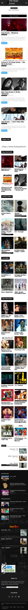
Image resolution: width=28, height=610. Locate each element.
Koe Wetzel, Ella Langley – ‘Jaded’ (20, 251)
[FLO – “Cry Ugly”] (21, 224)
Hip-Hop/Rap (4, 65)
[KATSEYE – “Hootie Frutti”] (23, 458)
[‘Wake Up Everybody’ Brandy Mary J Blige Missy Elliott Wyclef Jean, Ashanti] (5, 485)
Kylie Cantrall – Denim (5, 333)
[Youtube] (19, 596)
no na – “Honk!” (13, 476)
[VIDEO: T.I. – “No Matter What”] (7, 308)
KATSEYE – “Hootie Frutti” (13, 456)
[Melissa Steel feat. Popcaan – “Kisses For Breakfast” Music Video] (5, 518)
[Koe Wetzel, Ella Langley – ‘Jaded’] (21, 243)
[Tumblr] (12, 596)
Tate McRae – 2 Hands (5, 275)
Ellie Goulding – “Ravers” (5, 251)
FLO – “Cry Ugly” (19, 232)
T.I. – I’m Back (19, 385)
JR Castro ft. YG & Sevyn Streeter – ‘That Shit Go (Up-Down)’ (13, 63)
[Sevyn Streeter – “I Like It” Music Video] (14, 113)
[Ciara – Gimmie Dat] (7, 285)
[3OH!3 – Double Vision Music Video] (21, 285)
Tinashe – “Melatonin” (18, 214)
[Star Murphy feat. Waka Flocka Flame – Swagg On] (5, 492)
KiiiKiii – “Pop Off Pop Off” (14, 10)
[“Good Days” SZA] (21, 342)
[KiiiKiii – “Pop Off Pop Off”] (7, 224)
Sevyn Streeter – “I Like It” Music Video (12, 122)
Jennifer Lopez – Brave (6, 420)
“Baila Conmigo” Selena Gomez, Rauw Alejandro (6, 368)
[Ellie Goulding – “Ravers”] (7, 243)
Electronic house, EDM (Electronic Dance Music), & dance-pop (6, 253)
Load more (14, 555)
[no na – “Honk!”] (5, 478)
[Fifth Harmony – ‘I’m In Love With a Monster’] (21, 431)
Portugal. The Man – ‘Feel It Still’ (21, 275)
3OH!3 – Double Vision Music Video (20, 292)
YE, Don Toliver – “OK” (6, 214)
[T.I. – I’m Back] (21, 378)
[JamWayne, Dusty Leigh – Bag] (7, 431)
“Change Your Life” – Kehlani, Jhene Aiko (20, 368)
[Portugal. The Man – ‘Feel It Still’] (21, 267)
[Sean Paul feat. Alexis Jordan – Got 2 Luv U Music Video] (21, 412)
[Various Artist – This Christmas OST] (7, 395)
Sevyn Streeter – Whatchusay (9, 33)
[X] (15, 596)
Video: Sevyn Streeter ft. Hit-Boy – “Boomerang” (11, 93)
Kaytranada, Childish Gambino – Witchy (18, 501)
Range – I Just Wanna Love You (19, 316)
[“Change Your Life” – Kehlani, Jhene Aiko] (21, 359)
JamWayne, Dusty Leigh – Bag (6, 438)
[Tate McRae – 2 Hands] (7, 267)
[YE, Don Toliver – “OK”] (7, 206)
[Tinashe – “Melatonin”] (21, 206)
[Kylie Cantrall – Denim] (7, 325)
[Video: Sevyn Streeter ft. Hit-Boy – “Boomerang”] (14, 84)
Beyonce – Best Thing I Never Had (6, 350)
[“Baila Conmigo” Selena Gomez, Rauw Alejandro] (7, 359)
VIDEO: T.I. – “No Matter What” (6, 316)
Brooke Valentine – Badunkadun (20, 403)
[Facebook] (9, 596)
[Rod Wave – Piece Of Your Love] (7, 378)
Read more (4, 43)
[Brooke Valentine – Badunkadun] (21, 395)
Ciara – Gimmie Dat (7, 292)
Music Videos (4, 34)
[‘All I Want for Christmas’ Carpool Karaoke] (5, 510)
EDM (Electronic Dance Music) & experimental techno (20, 216)
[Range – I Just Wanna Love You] (21, 308)
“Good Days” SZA (20, 350)
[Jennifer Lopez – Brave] (7, 412)
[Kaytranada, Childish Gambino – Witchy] (5, 503)
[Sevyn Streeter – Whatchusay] (14, 24)
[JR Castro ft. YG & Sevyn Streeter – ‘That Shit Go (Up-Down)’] (14, 54)
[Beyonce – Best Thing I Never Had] (7, 342)
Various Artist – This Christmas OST (7, 403)
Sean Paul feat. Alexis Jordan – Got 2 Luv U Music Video (20, 421)
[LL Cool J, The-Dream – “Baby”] (21, 325)
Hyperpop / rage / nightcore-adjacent (6, 234)
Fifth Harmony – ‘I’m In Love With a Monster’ (20, 439)
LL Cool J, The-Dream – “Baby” (19, 333)
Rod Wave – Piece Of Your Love (7, 386)
